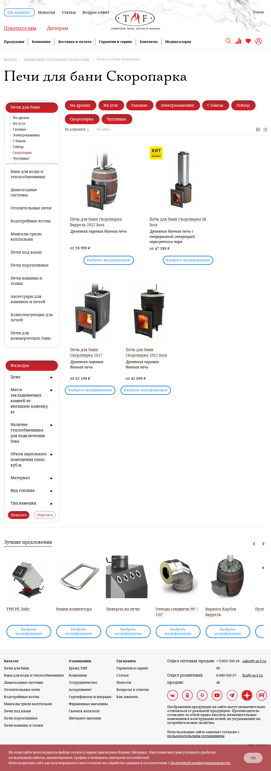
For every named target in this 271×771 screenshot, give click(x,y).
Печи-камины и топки (23, 725)
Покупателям (20, 28)
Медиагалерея (178, 42)
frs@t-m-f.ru (252, 675)
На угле (19, 123)
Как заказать (127, 697)
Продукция (14, 42)
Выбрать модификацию (108, 260)
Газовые (19, 129)
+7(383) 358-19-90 (228, 664)
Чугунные (21, 158)
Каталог (11, 661)
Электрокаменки (26, 135)
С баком (19, 141)
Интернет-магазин (85, 718)
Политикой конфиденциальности (200, 763)
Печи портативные (21, 718)
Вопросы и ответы (132, 690)
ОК (253, 758)
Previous (254, 544)
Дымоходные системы (23, 682)
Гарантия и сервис (115, 42)
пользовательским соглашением (195, 736)
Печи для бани (16, 668)
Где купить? (19, 12)
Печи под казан (17, 711)
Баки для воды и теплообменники (34, 675)
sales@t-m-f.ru (254, 661)
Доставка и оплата (75, 42)
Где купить (126, 661)
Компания (41, 42)
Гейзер (18, 147)
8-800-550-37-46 (226, 678)
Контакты (149, 42)
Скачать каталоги (84, 711)
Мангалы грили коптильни (28, 704)
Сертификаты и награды (90, 697)
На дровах (21, 118)
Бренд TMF (78, 668)
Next (263, 544)
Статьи (69, 12)
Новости (46, 12)
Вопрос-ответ (96, 12)
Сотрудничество (83, 682)
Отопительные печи (22, 690)
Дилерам (57, 28)
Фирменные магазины (88, 704)
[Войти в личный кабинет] (259, 41)
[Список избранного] (248, 43)
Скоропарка (22, 153)
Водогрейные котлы (21, 697)
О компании (80, 661)
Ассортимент (80, 690)
